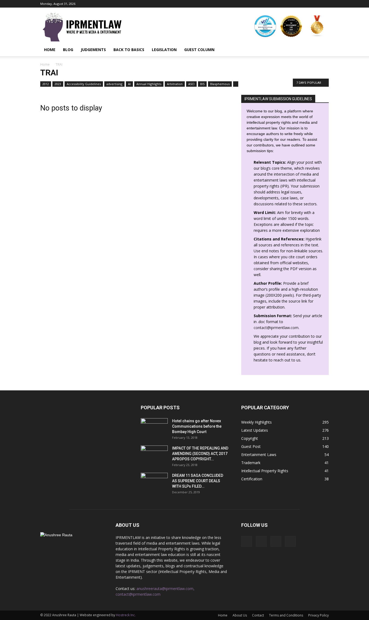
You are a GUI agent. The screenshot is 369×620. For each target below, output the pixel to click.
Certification (251, 478)
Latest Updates (254, 430)
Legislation (164, 49)
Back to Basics (128, 49)
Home (49, 49)
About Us (240, 615)
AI (129, 84)
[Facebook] (298, 4)
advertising (114, 84)
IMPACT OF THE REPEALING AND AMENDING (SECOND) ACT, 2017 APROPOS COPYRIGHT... (200, 453)
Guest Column (199, 49)
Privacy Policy (318, 615)
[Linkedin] (316, 4)
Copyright (249, 438)
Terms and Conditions (286, 615)
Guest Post (251, 446)
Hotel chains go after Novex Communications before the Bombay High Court (197, 426)
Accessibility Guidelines (84, 84)
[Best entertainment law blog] (265, 26)
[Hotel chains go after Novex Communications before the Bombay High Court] (154, 427)
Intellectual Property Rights (264, 470)
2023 (58, 84)
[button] (322, 49)
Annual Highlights (148, 84)
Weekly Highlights (256, 422)
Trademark (250, 462)
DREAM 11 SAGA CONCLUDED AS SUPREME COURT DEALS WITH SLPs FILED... (197, 480)
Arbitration (175, 84)
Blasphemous (220, 84)
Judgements (93, 49)
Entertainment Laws (258, 454)
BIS (202, 84)
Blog (68, 49)
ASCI (191, 84)
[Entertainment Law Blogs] (317, 26)
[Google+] (307, 4)
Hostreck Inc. (126, 615)
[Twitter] (325, 4)
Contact (258, 615)
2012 (45, 84)
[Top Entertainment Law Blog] (291, 26)
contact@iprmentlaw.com (276, 327)
